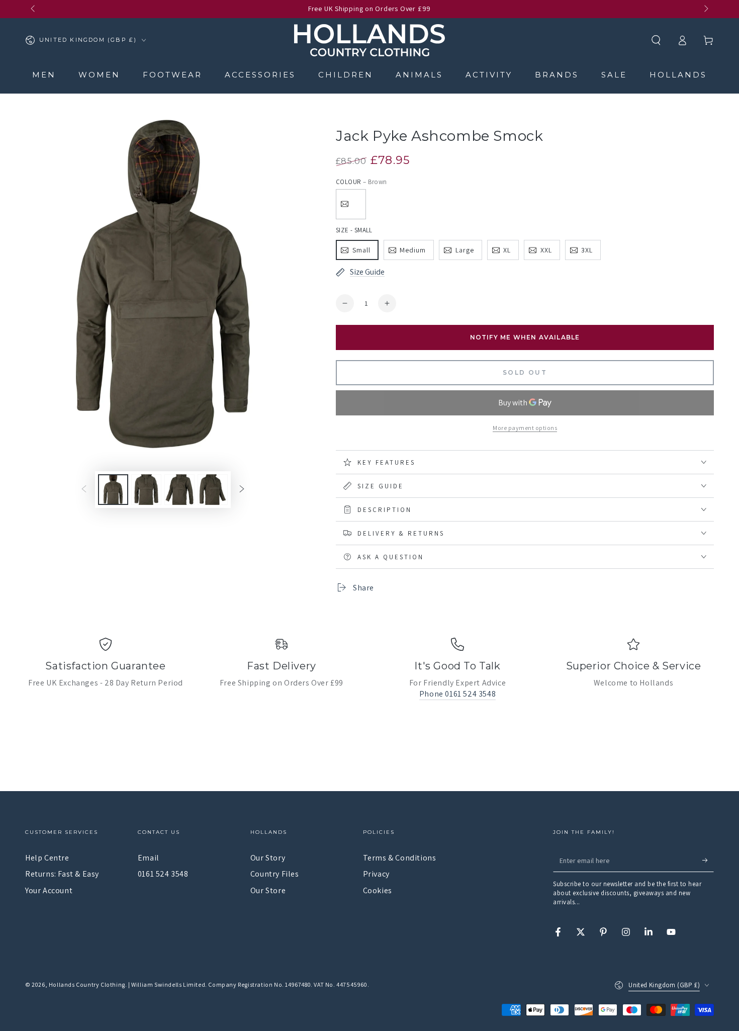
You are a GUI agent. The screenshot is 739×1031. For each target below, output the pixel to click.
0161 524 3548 (163, 874)
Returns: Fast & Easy (62, 874)
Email (148, 857)
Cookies (377, 890)
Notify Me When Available (525, 337)
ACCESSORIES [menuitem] (260, 74)
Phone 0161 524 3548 (457, 694)
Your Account (48, 890)
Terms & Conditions (399, 857)
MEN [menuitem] (44, 74)
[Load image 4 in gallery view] (213, 489)
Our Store (268, 890)
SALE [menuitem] (614, 74)
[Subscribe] (708, 860)
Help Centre (47, 857)
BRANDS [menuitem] (557, 74)
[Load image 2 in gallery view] (146, 489)
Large (464, 249)
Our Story (267, 857)
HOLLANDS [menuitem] (678, 74)
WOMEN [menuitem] (99, 74)
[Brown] (351, 204)
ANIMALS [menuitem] (419, 74)
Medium (413, 249)
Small (361, 249)
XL (507, 249)
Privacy (376, 874)
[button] (656, 40)
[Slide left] (33, 9)
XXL (546, 249)
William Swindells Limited (168, 984)
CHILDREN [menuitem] (345, 74)
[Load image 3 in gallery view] (179, 489)
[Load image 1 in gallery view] (113, 489)
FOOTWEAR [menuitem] (172, 74)
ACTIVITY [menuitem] (489, 74)
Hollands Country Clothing (87, 984)
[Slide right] (705, 9)
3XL (587, 249)
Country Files (274, 874)
